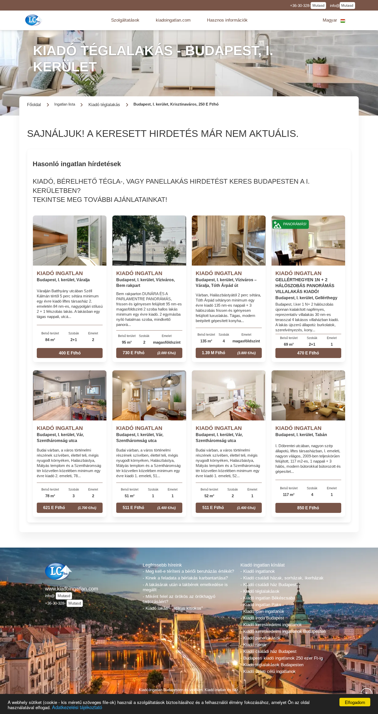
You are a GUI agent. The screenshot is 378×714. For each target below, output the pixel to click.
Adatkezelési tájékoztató (77, 706)
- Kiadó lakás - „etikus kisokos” (173, 608)
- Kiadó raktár (253, 644)
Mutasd (318, 5)
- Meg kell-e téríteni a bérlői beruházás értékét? (188, 571)
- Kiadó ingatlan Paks (260, 604)
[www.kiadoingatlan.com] (34, 20)
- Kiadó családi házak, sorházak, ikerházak (281, 578)
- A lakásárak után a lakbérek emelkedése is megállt (185, 587)
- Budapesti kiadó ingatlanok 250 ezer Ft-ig (281, 658)
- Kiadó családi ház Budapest (268, 584)
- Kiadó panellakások (260, 638)
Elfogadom (355, 702)
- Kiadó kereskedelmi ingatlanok (271, 624)
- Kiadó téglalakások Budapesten (271, 664)
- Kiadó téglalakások (260, 591)
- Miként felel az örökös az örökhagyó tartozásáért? (179, 599)
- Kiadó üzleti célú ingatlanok (268, 671)
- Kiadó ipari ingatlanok (262, 611)
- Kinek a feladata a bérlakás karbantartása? (185, 578)
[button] (125, 20)
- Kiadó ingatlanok (257, 571)
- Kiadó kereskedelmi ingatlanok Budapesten (283, 631)
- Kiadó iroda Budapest (262, 618)
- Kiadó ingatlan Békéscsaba (267, 598)
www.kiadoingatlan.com (71, 588)
